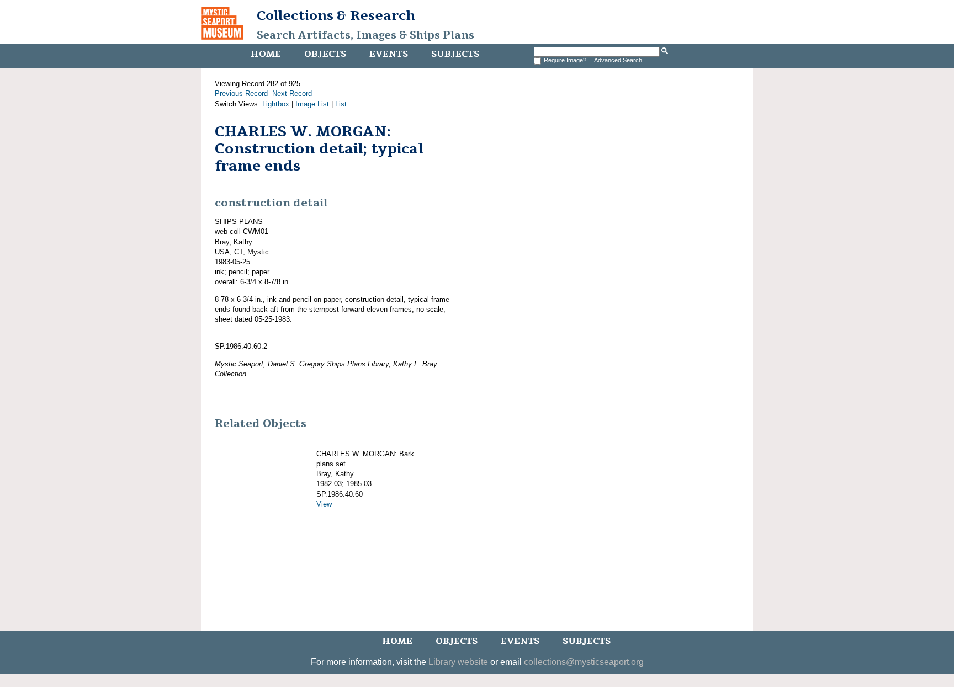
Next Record (292, 93)
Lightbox (275, 104)
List (341, 104)
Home (266, 54)
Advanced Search (618, 60)
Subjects (455, 54)
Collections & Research (336, 15)
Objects (325, 54)
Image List (312, 104)
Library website (458, 662)
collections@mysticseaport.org (584, 662)
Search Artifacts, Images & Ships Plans (365, 35)
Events (388, 54)
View (324, 504)
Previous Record (241, 93)
